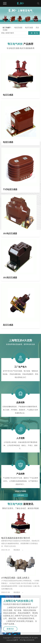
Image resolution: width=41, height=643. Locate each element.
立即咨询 (20, 495)
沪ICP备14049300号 (27, 640)
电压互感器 (29, 27)
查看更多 (10, 629)
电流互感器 (18, 27)
